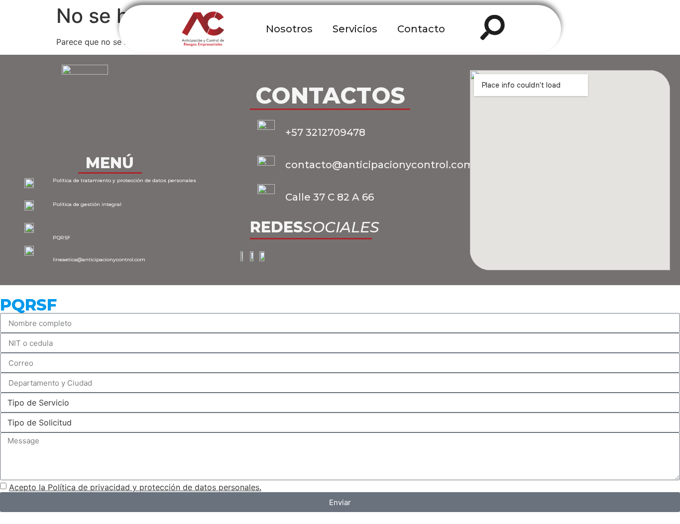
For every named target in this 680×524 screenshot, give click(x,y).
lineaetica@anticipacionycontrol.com (99, 259)
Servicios (355, 29)
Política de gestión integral (87, 204)
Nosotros (289, 29)
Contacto (421, 29)
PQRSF (61, 237)
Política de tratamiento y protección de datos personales (124, 180)
